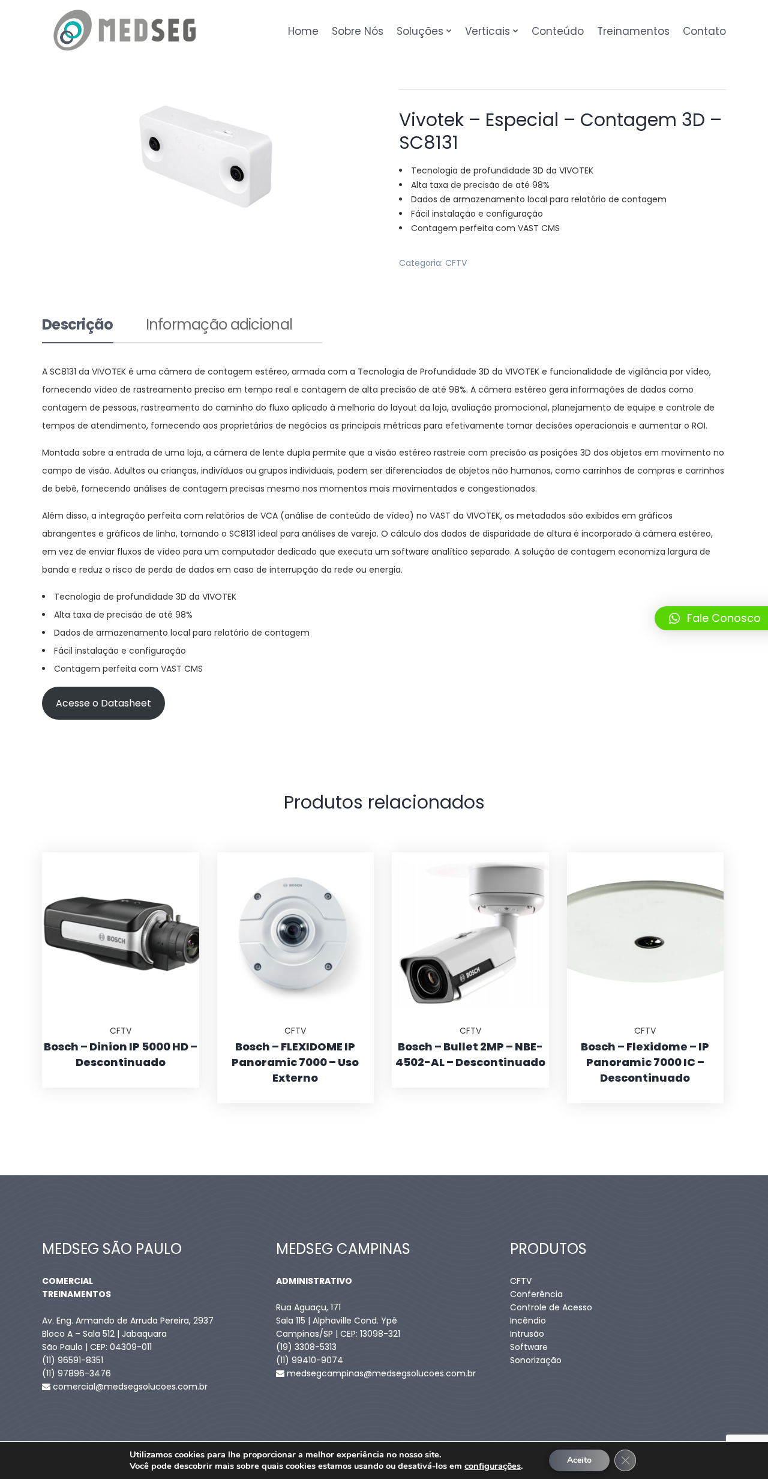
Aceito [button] (579, 1460)
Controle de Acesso (551, 1307)
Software (529, 1347)
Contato (704, 31)
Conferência (536, 1294)
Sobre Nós (357, 31)
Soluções (420, 31)
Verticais (487, 31)
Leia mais (175, 852)
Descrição (77, 326)
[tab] (77, 330)
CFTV (456, 263)
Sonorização (536, 1360)
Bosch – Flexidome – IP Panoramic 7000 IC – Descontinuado (645, 1062)
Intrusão (527, 1334)
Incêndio (528, 1321)
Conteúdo (558, 31)
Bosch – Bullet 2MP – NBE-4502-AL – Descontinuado (470, 1054)
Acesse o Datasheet (103, 703)
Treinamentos (633, 31)
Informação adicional (219, 326)
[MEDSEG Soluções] (125, 31)
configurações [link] (492, 1466)
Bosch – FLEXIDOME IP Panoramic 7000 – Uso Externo (295, 1062)
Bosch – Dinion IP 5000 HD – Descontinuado (120, 1054)
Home (303, 31)
